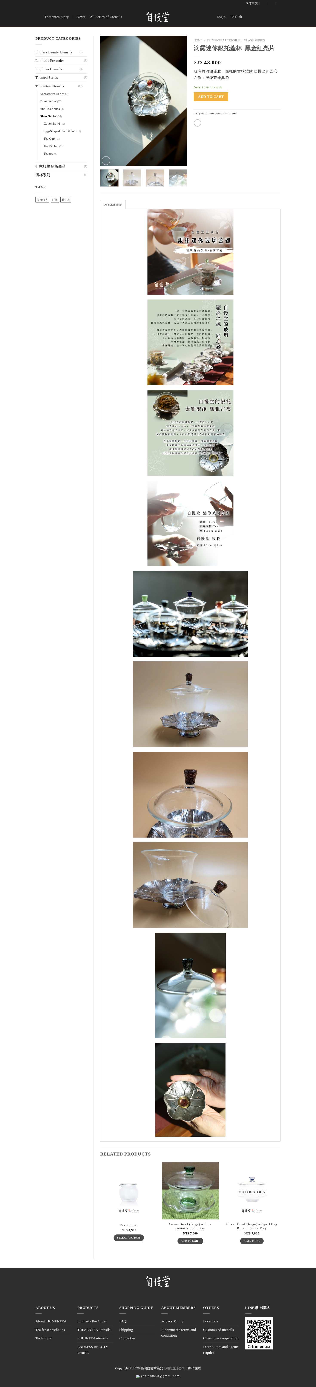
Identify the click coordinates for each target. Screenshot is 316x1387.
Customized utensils (218, 1330)
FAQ (122, 1321)
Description (113, 204)
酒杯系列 (42, 175)
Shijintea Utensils (48, 69)
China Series (48, 101)
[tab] (113, 204)
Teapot (48, 153)
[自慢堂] (158, 17)
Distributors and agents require (221, 1350)
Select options (129, 1237)
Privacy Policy (172, 1321)
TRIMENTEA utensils (93, 1330)
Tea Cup (49, 138)
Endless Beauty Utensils (53, 52)
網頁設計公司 (175, 1368)
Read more (252, 1240)
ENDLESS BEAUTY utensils (92, 1350)
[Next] (180, 101)
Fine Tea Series (50, 108)
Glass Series (48, 116)
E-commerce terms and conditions (178, 1333)
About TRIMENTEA (50, 1321)
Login (221, 17)
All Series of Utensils (106, 17)
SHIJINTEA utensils (92, 1338)
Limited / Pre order (49, 61)
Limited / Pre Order (92, 1321)
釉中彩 (66, 199)
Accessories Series (52, 93)
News (81, 17)
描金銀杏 (42, 199)
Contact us (127, 1338)
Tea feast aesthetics (50, 1330)
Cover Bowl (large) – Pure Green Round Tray (190, 1226)
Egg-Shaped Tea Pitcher (60, 131)
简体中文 (252, 3)
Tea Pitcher (51, 146)
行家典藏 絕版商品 (50, 166)
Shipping (126, 1330)
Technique (43, 1338)
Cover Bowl (52, 123)
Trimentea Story (56, 17)
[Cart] (271, 3)
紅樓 (55, 199)
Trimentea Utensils (49, 86)
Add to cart (211, 97)
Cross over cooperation (221, 1338)
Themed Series (46, 78)
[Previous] (107, 101)
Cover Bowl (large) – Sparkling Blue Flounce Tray (252, 1226)
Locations (210, 1321)
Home (198, 40)
